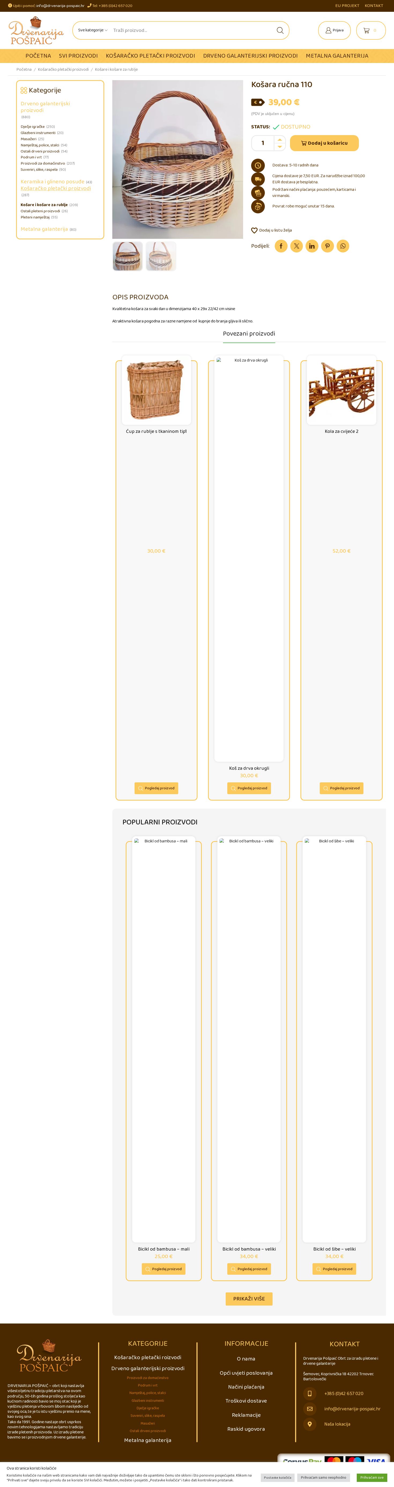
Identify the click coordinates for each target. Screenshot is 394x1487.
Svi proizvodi (78, 56)
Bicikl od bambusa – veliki (249, 1249)
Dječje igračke (33, 126)
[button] (249, 1299)
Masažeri (28, 139)
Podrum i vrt (31, 157)
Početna (38, 56)
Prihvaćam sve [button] (372, 1478)
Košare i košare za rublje (116, 69)
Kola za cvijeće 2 (342, 431)
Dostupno (295, 127)
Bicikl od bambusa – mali (163, 1249)
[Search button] (280, 30)
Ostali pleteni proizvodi (40, 211)
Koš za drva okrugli (249, 768)
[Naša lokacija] (310, 1424)
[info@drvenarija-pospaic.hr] (310, 1409)
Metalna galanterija (337, 56)
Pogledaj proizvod (159, 788)
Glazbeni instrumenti (38, 133)
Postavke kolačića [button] (277, 1478)
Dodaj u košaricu (328, 143)
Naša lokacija (337, 1424)
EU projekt (347, 5)
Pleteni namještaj (35, 217)
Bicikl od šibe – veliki (334, 1249)
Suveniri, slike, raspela (39, 169)
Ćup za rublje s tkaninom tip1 (156, 431)
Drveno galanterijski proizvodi (250, 56)
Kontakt (374, 5)
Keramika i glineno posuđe (52, 182)
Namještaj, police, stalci (40, 145)
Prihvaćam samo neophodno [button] (323, 1478)
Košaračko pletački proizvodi (150, 56)
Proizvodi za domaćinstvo (43, 163)
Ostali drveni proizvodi (40, 151)
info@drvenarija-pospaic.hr (60, 5)
